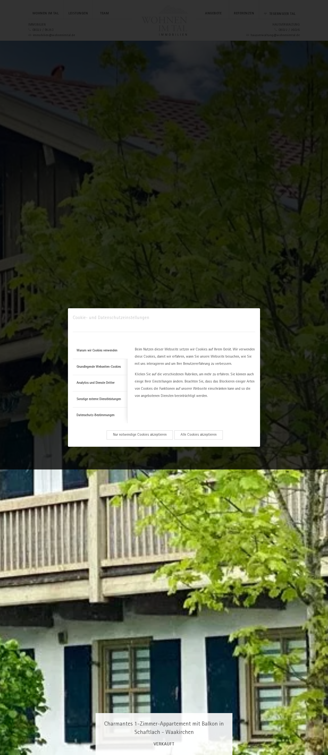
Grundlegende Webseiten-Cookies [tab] (99, 367)
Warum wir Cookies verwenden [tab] (97, 350)
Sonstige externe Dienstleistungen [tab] (99, 399)
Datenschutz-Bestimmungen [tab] (96, 415)
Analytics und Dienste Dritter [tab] (96, 383)
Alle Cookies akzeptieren (199, 435)
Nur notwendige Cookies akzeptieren (140, 435)
